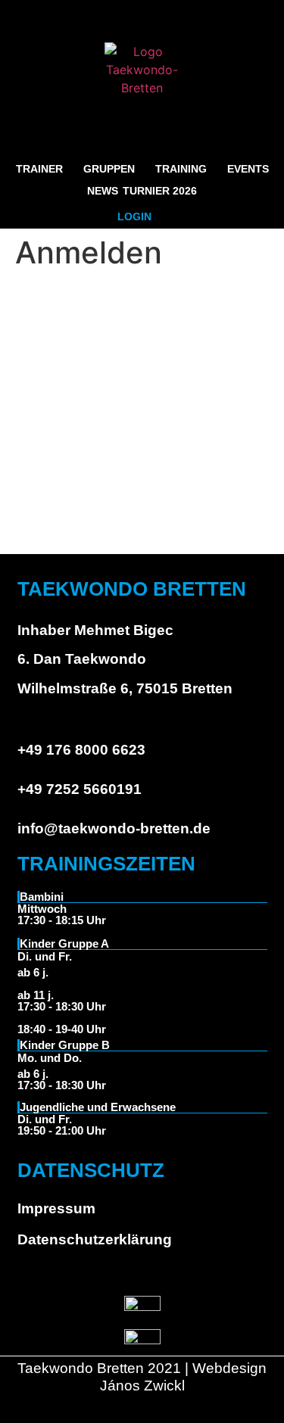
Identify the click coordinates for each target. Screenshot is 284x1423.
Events (248, 169)
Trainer (39, 169)
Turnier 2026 (160, 191)
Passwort (40, 368)
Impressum (56, 1208)
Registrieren (212, 478)
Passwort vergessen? (142, 522)
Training (181, 169)
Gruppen (109, 169)
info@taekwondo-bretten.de (114, 828)
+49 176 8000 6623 (81, 750)
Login (134, 216)
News (102, 191)
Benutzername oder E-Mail (87, 303)
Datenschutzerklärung (94, 1239)
